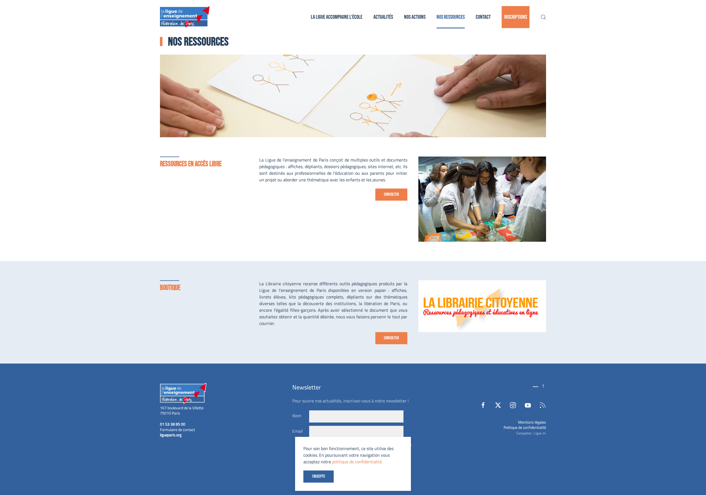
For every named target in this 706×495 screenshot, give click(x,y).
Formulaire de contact (177, 429)
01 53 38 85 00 (172, 424)
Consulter (391, 194)
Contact (483, 17)
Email (297, 431)
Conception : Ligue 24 (531, 433)
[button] (543, 17)
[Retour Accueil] (185, 17)
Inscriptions (516, 17)
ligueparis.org (170, 435)
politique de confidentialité (357, 461)
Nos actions (415, 17)
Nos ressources (451, 17)
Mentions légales (532, 422)
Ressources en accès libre (190, 164)
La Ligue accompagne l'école (336, 17)
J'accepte (318, 476)
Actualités (383, 17)
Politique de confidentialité (525, 427)
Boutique (170, 288)
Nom (296, 415)
